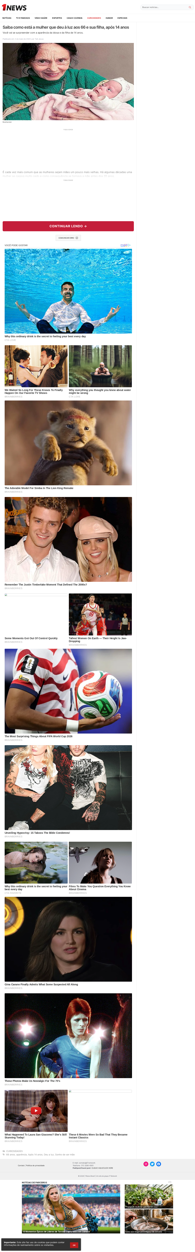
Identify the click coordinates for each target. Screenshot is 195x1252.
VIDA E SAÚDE (41, 18)
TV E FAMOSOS (23, 18)
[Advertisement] (68, 149)
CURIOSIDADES (94, 18)
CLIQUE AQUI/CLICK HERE (102, 1168)
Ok (74, 1245)
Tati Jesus (39, 39)
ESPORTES (57, 18)
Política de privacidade (35, 1165)
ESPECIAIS (122, 18)
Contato (21, 1165)
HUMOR (109, 18)
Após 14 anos (35, 1154)
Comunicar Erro (66, 238)
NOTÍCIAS (6, 18)
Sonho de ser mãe (65, 1154)
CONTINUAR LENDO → (68, 226)
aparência (21, 1154)
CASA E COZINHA (74, 18)
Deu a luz (49, 1154)
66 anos (10, 1154)
